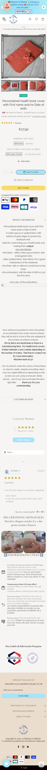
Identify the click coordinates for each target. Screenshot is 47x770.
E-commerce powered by (13, 741)
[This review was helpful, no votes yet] (37, 512)
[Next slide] (44, 7)
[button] (7, 7)
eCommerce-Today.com (35, 741)
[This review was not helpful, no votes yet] (42, 512)
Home (23, 27)
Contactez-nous (39, 116)
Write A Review (24, 440)
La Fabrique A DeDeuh (13, 19)
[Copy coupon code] (30, 11)
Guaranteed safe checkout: (15, 195)
